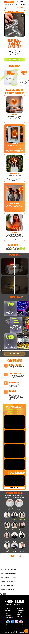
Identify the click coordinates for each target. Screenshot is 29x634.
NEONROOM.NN (9, 8)
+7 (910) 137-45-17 (20, 2)
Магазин (7, 4)
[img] (5, 8)
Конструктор (22, 4)
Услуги (11, 4)
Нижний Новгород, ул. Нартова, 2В (8, 611)
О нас (16, 4)
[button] (14, 59)
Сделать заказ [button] (14, 354)
